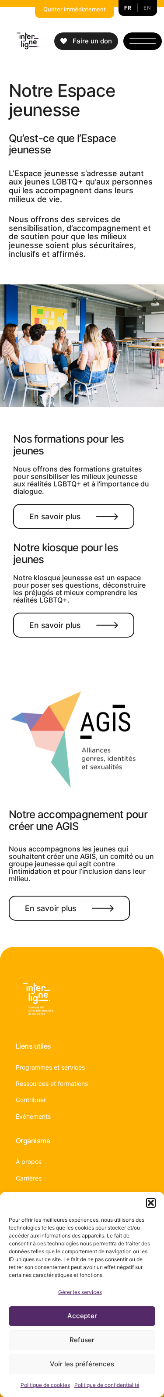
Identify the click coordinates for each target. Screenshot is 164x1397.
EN (147, 7)
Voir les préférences (82, 1364)
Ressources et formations (52, 1083)
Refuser (82, 1340)
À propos (29, 1161)
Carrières (29, 1178)
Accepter (82, 1316)
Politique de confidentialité (107, 1385)
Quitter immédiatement (74, 9)
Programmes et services (50, 1067)
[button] (151, 1202)
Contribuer (31, 1099)
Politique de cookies (45, 1385)
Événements (33, 1116)
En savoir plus (54, 516)
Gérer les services (80, 1292)
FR (127, 7)
